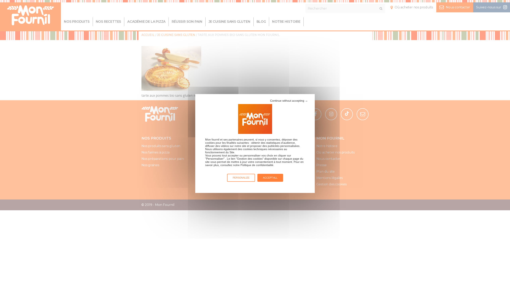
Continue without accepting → (289, 100)
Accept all (270, 177)
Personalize (241, 177)
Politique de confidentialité (256, 165)
